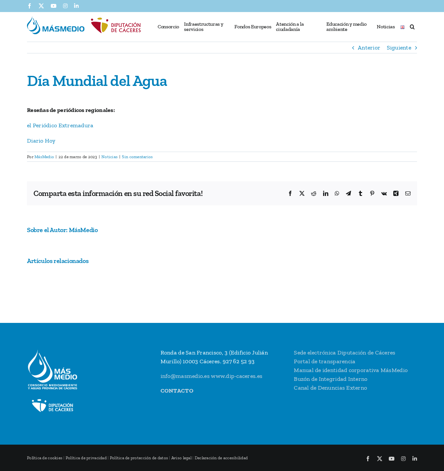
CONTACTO (177, 390)
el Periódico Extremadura (60, 125)
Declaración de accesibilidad (221, 457)
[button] (412, 26)
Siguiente (399, 47)
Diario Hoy (41, 140)
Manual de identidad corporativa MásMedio (351, 370)
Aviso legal (181, 457)
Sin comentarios (137, 156)
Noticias (109, 156)
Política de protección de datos (139, 457)
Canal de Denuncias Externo (330, 387)
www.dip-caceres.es (236, 376)
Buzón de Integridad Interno (330, 378)
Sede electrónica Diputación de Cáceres (344, 352)
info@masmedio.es (185, 376)
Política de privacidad (86, 457)
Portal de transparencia (324, 361)
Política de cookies (44, 457)
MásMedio (44, 156)
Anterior (369, 47)
